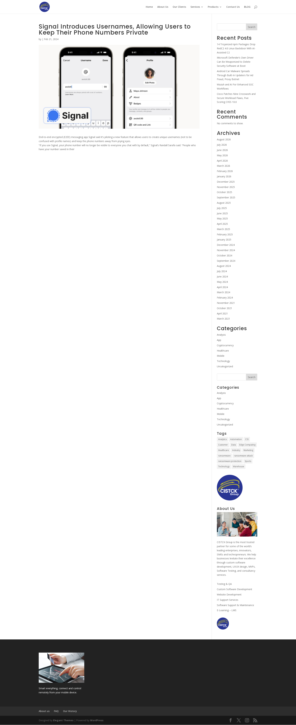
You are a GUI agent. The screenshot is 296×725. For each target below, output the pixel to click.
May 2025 (222, 218)
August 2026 (224, 139)
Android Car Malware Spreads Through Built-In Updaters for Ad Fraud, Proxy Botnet (235, 75)
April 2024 (222, 287)
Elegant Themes (63, 720)
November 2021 (226, 302)
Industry (236, 450)
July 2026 (222, 144)
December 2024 (226, 244)
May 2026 (222, 155)
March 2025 (223, 229)
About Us (162, 7)
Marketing (248, 450)
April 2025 (222, 223)
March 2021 (223, 318)
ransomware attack (243, 455)
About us (44, 711)
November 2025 (226, 187)
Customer (223, 444)
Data (233, 444)
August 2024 (224, 266)
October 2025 (224, 192)
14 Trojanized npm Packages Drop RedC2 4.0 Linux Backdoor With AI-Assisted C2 (236, 48)
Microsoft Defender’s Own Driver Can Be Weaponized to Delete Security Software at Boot (235, 61)
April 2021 (222, 313)
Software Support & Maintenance (235, 605)
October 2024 (224, 255)
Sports (248, 461)
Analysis (221, 334)
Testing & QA (224, 584)
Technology (223, 361)
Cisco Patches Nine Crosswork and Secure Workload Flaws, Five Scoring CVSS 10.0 (236, 98)
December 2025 (226, 181)
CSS (247, 439)
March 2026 (223, 165)
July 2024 (222, 271)
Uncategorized (225, 366)
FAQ (56, 711)
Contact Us (233, 7)
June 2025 (222, 213)
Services (195, 7)
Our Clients (179, 7)
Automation (236, 439)
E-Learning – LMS (226, 610)
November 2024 (226, 250)
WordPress (96, 720)
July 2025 (222, 208)
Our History (70, 711)
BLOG (247, 7)
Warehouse (238, 466)
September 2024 (226, 260)
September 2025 (226, 197)
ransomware (224, 455)
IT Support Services (227, 599)
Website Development (229, 594)
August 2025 (224, 202)
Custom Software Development (234, 589)
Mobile (220, 355)
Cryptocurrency (225, 345)
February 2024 (225, 297)
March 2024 (223, 292)
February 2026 (225, 171)
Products (213, 7)
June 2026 (222, 150)
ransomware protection (229, 461)
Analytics (222, 439)
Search (251, 27)
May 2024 (222, 281)
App (219, 340)
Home (149, 7)
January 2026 (224, 176)
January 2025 (224, 239)
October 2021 (224, 308)
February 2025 (225, 234)
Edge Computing (247, 444)
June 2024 (222, 276)
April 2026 (222, 160)
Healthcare (223, 350)
